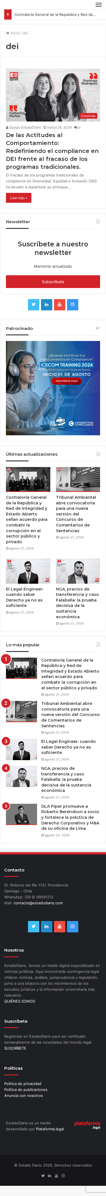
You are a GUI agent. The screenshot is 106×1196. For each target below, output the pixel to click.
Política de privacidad (22, 1083)
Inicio (14, 33)
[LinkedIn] (46, 304)
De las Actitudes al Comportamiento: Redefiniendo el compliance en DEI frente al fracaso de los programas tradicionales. (52, 151)
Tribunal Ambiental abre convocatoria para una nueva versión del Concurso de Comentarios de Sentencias (76, 514)
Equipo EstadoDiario (24, 127)
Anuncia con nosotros (23, 1095)
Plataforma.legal (50, 1129)
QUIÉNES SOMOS (19, 1001)
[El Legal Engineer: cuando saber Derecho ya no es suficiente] (28, 570)
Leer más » (18, 198)
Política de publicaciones (25, 1089)
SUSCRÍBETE (15, 1048)
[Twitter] (33, 304)
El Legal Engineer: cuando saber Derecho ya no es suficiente (24, 597)
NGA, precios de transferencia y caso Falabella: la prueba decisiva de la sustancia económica (77, 603)
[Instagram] (72, 304)
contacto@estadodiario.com (38, 903)
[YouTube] (59, 304)
